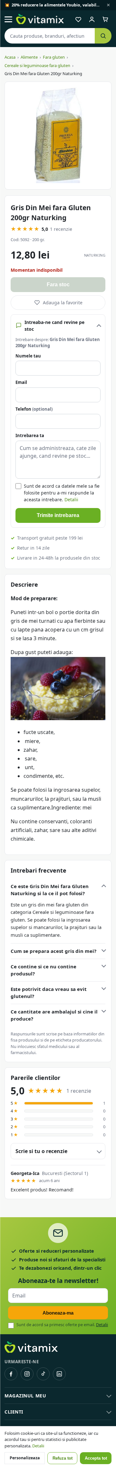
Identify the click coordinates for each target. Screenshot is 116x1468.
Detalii (71, 499)
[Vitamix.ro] (40, 19)
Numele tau (28, 356)
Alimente (29, 57)
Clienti (14, 1412)
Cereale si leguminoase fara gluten (37, 65)
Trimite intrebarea (58, 515)
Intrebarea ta (29, 435)
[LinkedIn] (59, 1373)
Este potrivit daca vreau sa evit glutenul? (49, 993)
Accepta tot (96, 1458)
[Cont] (92, 19)
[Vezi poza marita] (58, 135)
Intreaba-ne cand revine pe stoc (54, 325)
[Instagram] (27, 1373)
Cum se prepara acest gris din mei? (53, 951)
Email (21, 382)
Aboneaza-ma (58, 1313)
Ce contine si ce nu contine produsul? (43, 970)
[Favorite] (78, 19)
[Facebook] (11, 1373)
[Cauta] (103, 36)
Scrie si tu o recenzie (41, 1151)
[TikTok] (43, 1373)
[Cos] (105, 19)
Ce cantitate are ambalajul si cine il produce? (54, 1015)
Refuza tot (62, 1458)
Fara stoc (58, 284)
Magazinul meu (25, 1396)
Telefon (34, 409)
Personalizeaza (25, 1458)
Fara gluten (54, 57)
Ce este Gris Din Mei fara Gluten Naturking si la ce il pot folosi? (50, 890)
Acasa (10, 57)
